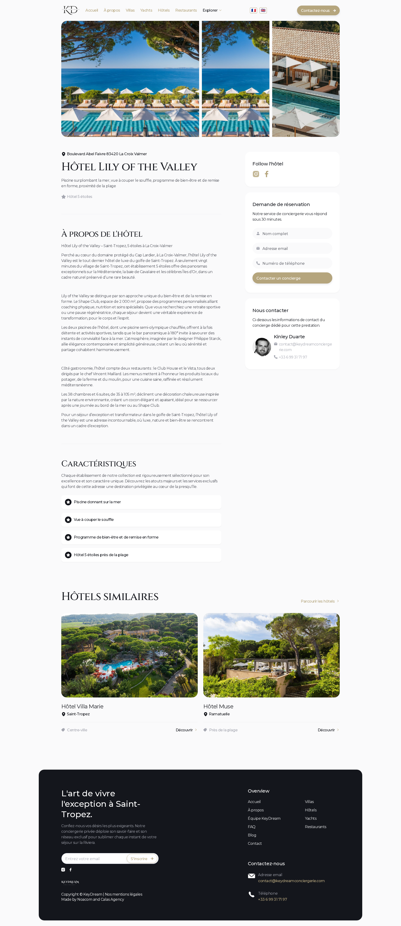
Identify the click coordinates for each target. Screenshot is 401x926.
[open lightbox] (130, 79)
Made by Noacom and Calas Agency (92, 899)
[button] (212, 10)
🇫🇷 (253, 10)
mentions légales (127, 894)
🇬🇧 (263, 10)
